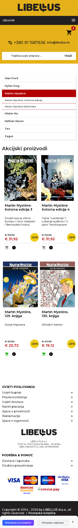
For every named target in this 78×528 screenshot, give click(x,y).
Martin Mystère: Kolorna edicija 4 (56, 207)
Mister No (11, 113)
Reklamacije (11, 416)
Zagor (9, 136)
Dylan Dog (12, 85)
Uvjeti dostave (12, 402)
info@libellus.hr (58, 42)
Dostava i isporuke (16, 461)
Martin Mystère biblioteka (20, 106)
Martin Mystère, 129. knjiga (18, 314)
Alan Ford (11, 78)
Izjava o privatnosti (16, 411)
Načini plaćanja (13, 406)
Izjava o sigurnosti (15, 420)
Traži (68, 55)
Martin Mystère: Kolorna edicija (23, 100)
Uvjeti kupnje (11, 392)
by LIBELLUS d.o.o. (53, 509)
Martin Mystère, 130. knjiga (55, 314)
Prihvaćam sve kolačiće (18, 522)
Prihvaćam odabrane (53, 522)
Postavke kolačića (42, 513)
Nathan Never (14, 121)
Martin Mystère (15, 93)
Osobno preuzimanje (17, 465)
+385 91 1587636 (30, 42)
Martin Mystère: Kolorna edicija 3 (18, 207)
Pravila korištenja (14, 397)
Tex (7, 128)
